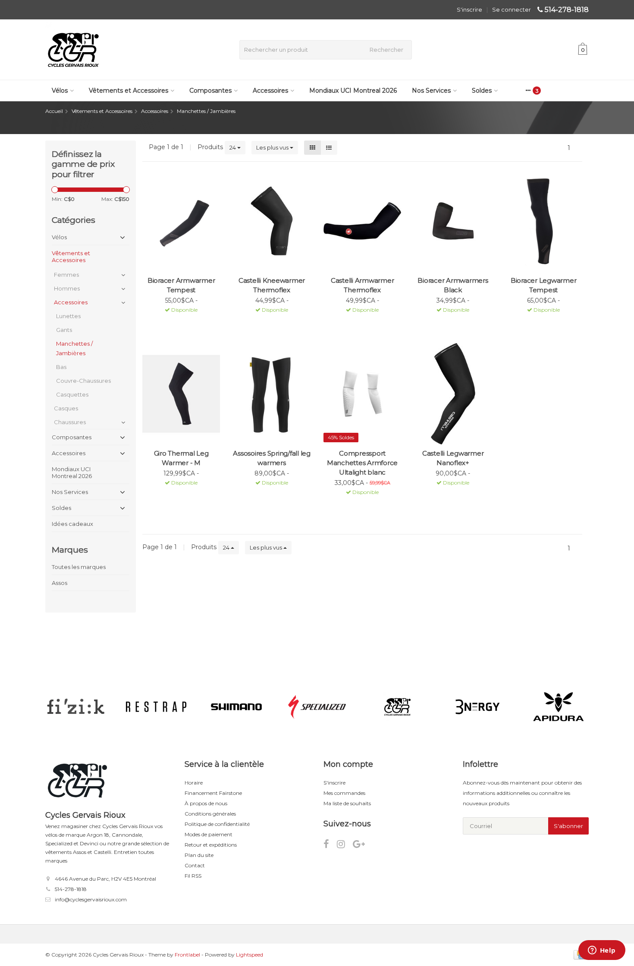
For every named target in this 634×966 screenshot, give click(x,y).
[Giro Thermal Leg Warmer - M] (181, 393)
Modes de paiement (208, 834)
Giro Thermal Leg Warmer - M (181, 458)
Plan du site (199, 855)
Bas (61, 366)
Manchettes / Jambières (74, 348)
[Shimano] (236, 707)
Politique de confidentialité (217, 824)
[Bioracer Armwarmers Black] (453, 221)
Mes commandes (344, 793)
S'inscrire (469, 9)
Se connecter (511, 9)
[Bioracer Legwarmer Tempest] (543, 221)
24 (233, 147)
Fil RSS (193, 875)
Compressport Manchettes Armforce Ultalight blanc (362, 462)
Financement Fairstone (213, 793)
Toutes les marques (79, 566)
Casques (66, 408)
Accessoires (270, 90)
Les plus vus (273, 147)
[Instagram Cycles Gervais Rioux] (345, 845)
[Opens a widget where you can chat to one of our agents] (601, 951)
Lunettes (68, 316)
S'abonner (568, 825)
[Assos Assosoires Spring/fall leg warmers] (272, 393)
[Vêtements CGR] (397, 707)
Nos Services (431, 90)
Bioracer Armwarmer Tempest (181, 285)
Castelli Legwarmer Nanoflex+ (453, 458)
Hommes (67, 288)
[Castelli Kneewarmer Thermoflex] (272, 221)
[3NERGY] (477, 707)
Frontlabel (187, 954)
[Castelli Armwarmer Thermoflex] (362, 221)
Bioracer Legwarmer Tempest (544, 285)
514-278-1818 (567, 10)
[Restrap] (156, 707)
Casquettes (72, 394)
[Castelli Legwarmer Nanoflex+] (453, 393)
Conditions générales (210, 813)
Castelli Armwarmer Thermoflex (362, 285)
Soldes (482, 90)
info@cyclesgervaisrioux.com (91, 899)
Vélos (60, 90)
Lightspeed (249, 954)
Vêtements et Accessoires (128, 90)
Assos (59, 582)
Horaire (194, 782)
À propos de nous (206, 803)
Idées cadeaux (72, 523)
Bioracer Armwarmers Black (452, 285)
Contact (195, 865)
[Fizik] (75, 707)
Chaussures (70, 422)
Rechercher (386, 49)
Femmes (66, 274)
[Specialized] (316, 707)
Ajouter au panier (177, 320)
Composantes (210, 90)
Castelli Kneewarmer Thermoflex (272, 285)
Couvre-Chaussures (83, 380)
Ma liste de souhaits (347, 803)
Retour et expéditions (211, 844)
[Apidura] (558, 707)
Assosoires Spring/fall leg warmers (272, 458)
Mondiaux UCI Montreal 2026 (353, 90)
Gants (64, 329)
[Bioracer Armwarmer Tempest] (181, 221)
